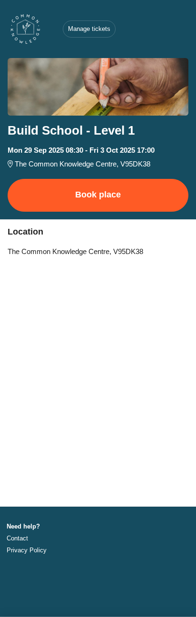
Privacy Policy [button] (27, 550)
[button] (26, 538)
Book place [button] (98, 194)
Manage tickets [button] (89, 28)
